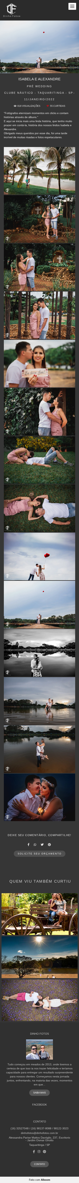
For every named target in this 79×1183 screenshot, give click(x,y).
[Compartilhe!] (39, 189)
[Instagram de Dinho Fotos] (39, 1151)
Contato (39, 1164)
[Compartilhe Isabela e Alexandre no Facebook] (29, 844)
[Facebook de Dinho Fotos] (34, 1151)
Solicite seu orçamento (40, 853)
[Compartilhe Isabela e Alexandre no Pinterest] (49, 844)
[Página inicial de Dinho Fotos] (12, 10)
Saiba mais (39, 1092)
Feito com (39, 1179)
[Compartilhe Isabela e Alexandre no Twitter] (42, 844)
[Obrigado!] (29, 189)
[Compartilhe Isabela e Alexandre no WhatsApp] (35, 844)
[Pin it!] (50, 189)
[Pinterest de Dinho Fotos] (44, 1151)
